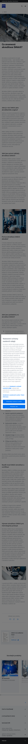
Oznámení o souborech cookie (11, 395)
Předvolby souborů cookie (14, 401)
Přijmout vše (14, 406)
